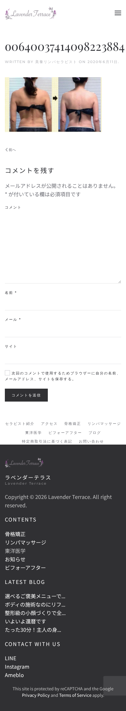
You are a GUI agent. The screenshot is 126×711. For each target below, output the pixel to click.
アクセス (49, 423)
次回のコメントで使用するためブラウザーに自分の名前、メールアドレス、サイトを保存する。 (63, 376)
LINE (10, 658)
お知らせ (15, 559)
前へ (12, 149)
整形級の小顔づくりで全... (35, 613)
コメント (13, 207)
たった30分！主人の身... (33, 629)
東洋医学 (33, 432)
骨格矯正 (72, 423)
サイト (11, 346)
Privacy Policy (36, 695)
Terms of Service (75, 695)
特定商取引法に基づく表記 (47, 441)
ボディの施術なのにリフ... (35, 604)
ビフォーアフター (65, 432)
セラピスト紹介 (20, 423)
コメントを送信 (26, 395)
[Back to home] (31, 13)
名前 (11, 292)
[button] (118, 13)
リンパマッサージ (104, 423)
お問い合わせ (91, 441)
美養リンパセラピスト (56, 61)
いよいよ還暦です (25, 621)
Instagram (17, 666)
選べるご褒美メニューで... (35, 596)
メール (13, 319)
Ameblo (14, 675)
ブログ (95, 432)
